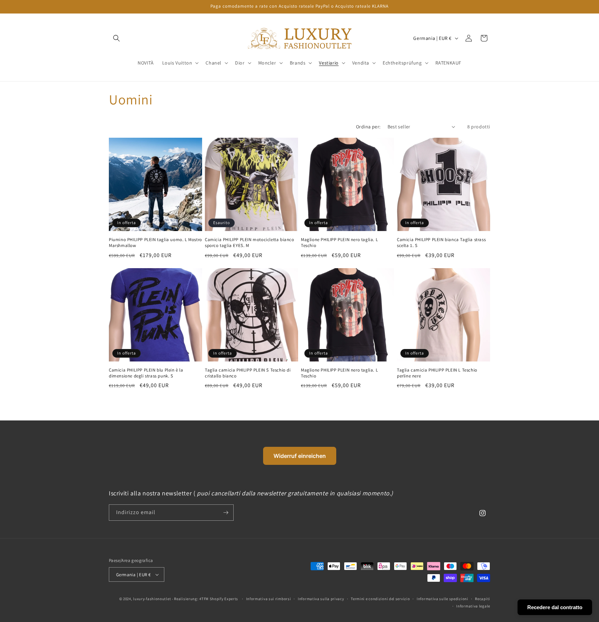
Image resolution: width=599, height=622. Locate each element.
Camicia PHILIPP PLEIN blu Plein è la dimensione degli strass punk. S (146, 373)
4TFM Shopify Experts (218, 598)
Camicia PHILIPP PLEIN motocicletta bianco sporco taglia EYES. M (249, 242)
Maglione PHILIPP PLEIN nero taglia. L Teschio (339, 242)
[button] (180, 63)
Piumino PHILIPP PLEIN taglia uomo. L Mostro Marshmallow (155, 242)
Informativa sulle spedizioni (442, 598)
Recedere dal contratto (554, 607)
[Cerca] (116, 38)
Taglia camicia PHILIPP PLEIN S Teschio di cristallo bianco (248, 373)
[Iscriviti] (225, 512)
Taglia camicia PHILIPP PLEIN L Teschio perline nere (437, 373)
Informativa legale (473, 606)
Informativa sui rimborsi (268, 598)
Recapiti (482, 598)
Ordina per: (368, 126)
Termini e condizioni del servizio (380, 598)
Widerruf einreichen (300, 455)
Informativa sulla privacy (321, 598)
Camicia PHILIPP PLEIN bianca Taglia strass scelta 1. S (441, 242)
